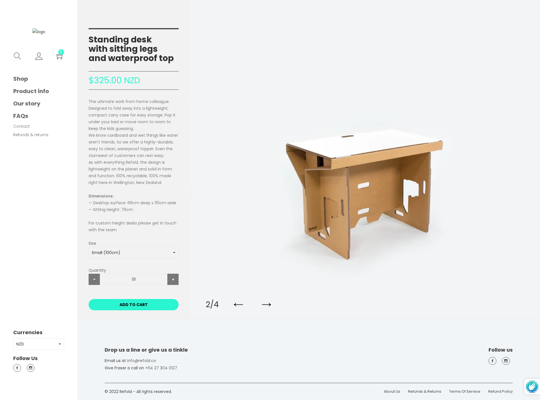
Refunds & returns (30, 135)
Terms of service (464, 391)
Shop (20, 79)
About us (392, 391)
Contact (21, 126)
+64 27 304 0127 (161, 368)
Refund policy (500, 391)
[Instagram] (31, 368)
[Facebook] (17, 368)
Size (92, 244)
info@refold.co (141, 360)
